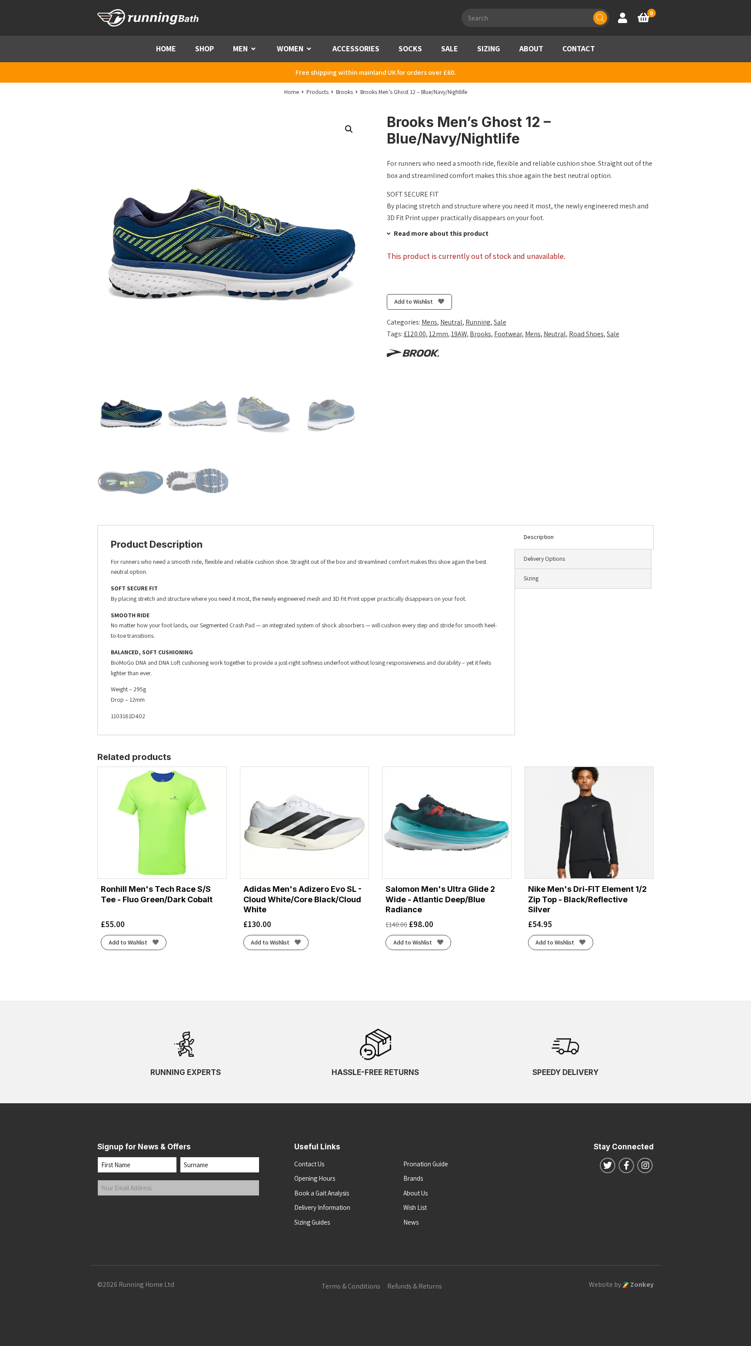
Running (478, 322)
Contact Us (309, 1164)
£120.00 (415, 333)
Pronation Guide (425, 1164)
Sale (500, 322)
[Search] (600, 18)
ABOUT (531, 49)
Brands (413, 1178)
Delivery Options (544, 559)
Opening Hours (314, 1178)
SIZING (488, 49)
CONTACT (578, 49)
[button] (253, 49)
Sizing (531, 578)
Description (539, 537)
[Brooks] (413, 352)
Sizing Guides (312, 1222)
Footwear (508, 333)
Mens (429, 322)
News (411, 1222)
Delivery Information (322, 1207)
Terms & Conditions (351, 1286)
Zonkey (641, 1284)
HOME (166, 49)
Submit (116, 1213)
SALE (449, 49)
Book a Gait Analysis (321, 1193)
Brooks (480, 333)
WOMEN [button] (290, 49)
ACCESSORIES (355, 49)
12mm (438, 333)
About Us (415, 1193)
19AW (459, 333)
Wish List (415, 1207)
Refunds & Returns (414, 1286)
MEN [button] (240, 49)
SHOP (204, 49)
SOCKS (410, 49)
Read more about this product (440, 233)
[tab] (584, 537)
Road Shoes (586, 333)
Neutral (451, 322)
